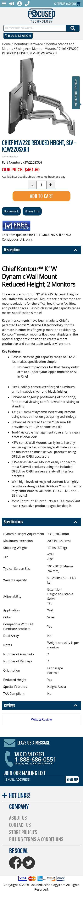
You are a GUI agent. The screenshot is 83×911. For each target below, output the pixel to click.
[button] (77, 93)
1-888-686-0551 (35, 759)
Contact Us (20, 825)
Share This (32, 211)
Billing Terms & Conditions (36, 840)
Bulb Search (19, 36)
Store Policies (23, 832)
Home (6, 44)
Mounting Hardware (28, 44)
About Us (18, 818)
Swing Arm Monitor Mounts (36, 48)
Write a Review (10, 156)
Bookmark (11, 211)
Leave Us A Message (33, 742)
